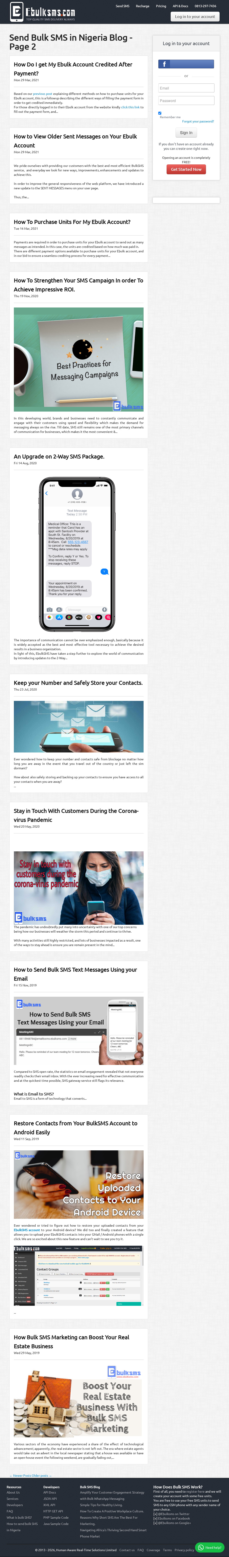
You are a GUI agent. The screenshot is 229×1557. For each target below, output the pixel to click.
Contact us (127, 1550)
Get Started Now (186, 169)
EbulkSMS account (27, 1230)
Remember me (170, 117)
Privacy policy (184, 1550)
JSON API (50, 1498)
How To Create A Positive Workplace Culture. (112, 1511)
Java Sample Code (56, 1524)
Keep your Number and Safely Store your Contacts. (78, 683)
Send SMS (122, 6)
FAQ (10, 1511)
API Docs (49, 1492)
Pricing (161, 6)
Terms (167, 1550)
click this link (130, 107)
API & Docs (180, 6)
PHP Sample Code (56, 1517)
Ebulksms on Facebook (174, 1518)
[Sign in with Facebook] (186, 64)
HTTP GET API (53, 1511)
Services (12, 1498)
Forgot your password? (198, 121)
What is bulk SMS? (19, 1517)
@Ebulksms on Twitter (173, 1514)
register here (195, 1491)
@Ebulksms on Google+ (174, 1523)
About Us (13, 1492)
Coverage (153, 1550)
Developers (15, 1505)
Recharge (142, 6)
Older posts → (42, 1475)
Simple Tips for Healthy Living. (101, 1505)
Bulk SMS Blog (90, 1487)
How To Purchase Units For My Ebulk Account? (72, 222)
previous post (42, 94)
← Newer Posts (20, 1475)
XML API (49, 1505)
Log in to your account (195, 16)
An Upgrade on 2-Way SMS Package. (59, 456)
